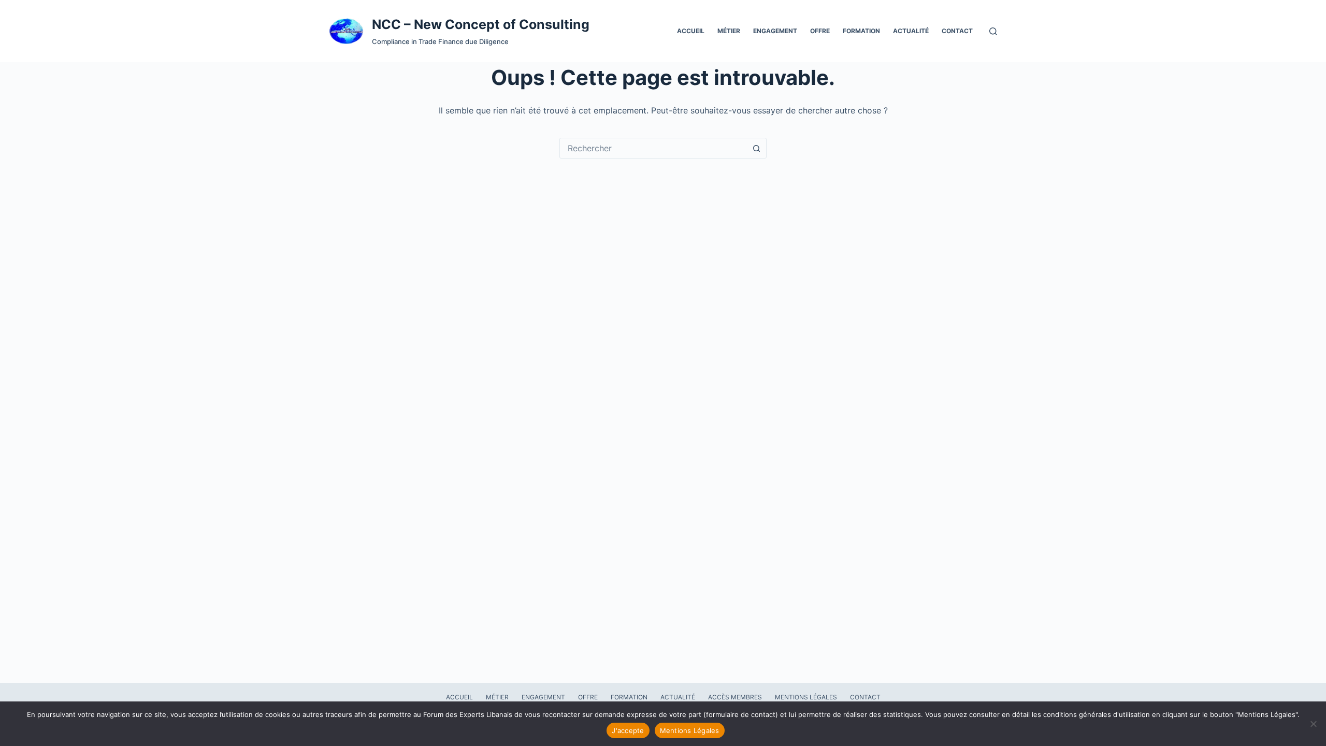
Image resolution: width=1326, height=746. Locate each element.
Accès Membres (735, 697)
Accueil (690, 31)
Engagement (775, 31)
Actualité (911, 31)
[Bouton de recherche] (756, 148)
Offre (820, 31)
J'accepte (628, 730)
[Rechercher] (993, 31)
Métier (728, 31)
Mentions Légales (806, 697)
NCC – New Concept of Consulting (480, 24)
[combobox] (653, 148)
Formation (861, 31)
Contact (957, 31)
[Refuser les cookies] (1313, 724)
